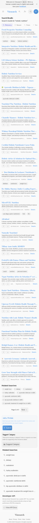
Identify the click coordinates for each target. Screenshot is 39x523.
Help (23, 519)
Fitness (27, 267)
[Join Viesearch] (25, 11)
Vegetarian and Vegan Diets (24, 284)
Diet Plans (27, 196)
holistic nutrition (22, 41)
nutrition (5, 41)
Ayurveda (27, 94)
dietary (13, 41)
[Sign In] (30, 11)
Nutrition (29, 37)
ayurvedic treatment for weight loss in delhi (17, 403)
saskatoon (28, 389)
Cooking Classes (25, 226)
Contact (28, 519)
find (24, 214)
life (29, 214)
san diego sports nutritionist (11, 214)
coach (5, 271)
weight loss (23, 183)
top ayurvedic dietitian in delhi (14, 400)
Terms (19, 519)
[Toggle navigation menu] (3, 11)
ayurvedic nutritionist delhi (12, 396)
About (10, 519)
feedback (22, 6)
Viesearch (12, 11)
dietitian (5, 183)
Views (28, 25)
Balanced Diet (26, 352)
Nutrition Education (23, 53)
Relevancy (8, 25)
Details (35, 37)
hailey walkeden (9, 392)
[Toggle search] (19, 11)
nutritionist (14, 183)
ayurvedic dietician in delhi (11, 98)
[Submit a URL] (36, 11)
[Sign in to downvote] (8, 36)
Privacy (15, 519)
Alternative (28, 166)
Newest (19, 25)
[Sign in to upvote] (4, 36)
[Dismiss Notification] (36, 4)
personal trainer (22, 271)
